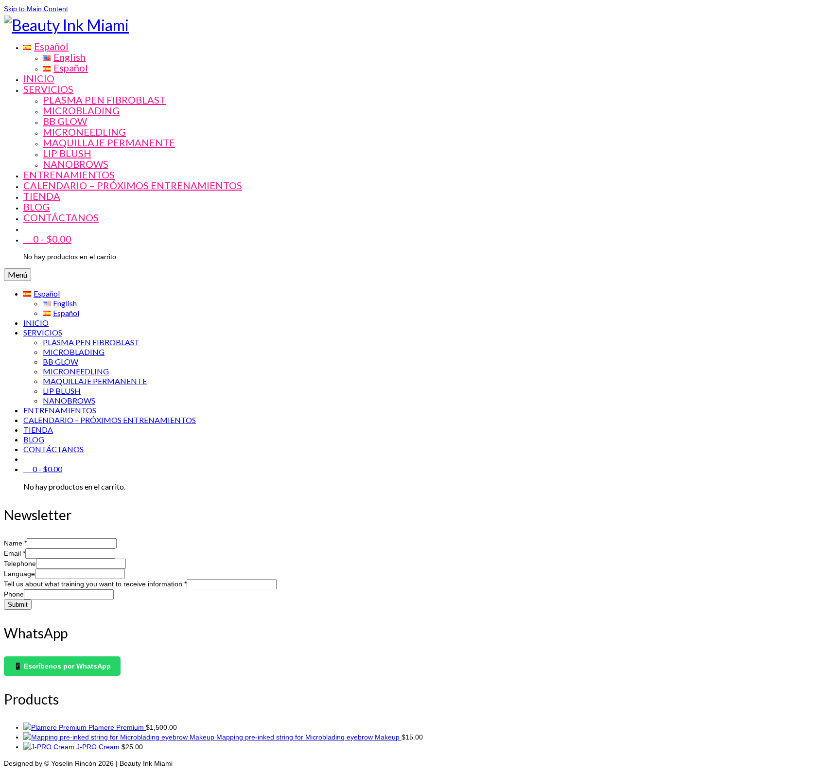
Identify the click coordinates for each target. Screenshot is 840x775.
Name (15, 543)
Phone (14, 594)
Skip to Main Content (36, 9)
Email (14, 553)
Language (19, 574)
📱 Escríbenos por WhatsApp (62, 666)
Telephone (20, 563)
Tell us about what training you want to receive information (95, 584)
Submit (18, 604)
